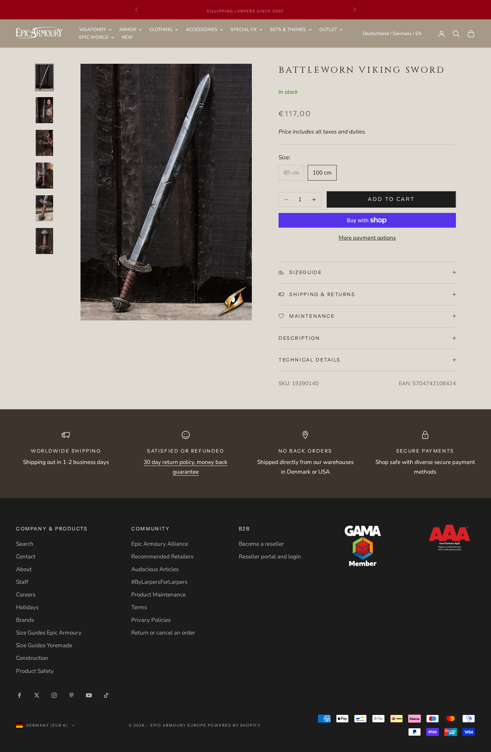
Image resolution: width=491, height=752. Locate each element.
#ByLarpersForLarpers (159, 582)
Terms (139, 607)
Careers (25, 594)
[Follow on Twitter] (36, 695)
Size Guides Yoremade (44, 645)
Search (24, 544)
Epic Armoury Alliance (159, 544)
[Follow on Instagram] (54, 695)
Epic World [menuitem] (93, 37)
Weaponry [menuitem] (92, 29)
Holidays (27, 607)
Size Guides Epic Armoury (48, 633)
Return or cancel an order (163, 633)
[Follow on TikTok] (106, 695)
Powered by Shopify (234, 725)
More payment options (367, 238)
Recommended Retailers (162, 556)
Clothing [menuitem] (160, 29)
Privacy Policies (151, 620)
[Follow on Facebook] (19, 695)
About (24, 569)
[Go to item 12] (44, 208)
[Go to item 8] (44, 77)
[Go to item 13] (44, 241)
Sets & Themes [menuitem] (288, 29)
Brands (25, 620)
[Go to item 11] (44, 175)
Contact (25, 556)
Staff (22, 582)
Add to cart (391, 199)
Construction (32, 658)
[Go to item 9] (44, 110)
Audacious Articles (155, 569)
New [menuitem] (127, 37)
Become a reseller (261, 544)
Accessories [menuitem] (201, 29)
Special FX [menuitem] (243, 29)
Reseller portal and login (270, 556)
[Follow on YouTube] (89, 695)
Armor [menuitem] (127, 29)
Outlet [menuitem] (328, 29)
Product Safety (35, 671)
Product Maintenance (158, 594)
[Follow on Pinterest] (71, 695)
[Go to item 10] (44, 143)
